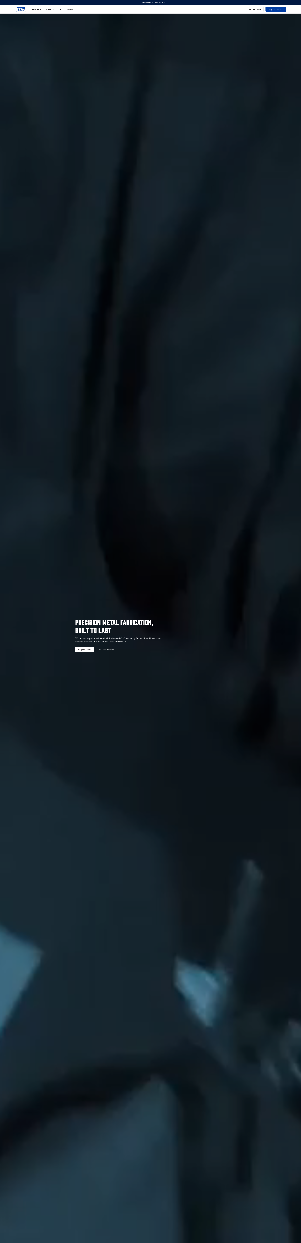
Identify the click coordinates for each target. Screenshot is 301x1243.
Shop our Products (275, 9)
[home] (21, 9)
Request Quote (254, 9)
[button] (37, 9)
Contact (69, 9)
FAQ (60, 9)
